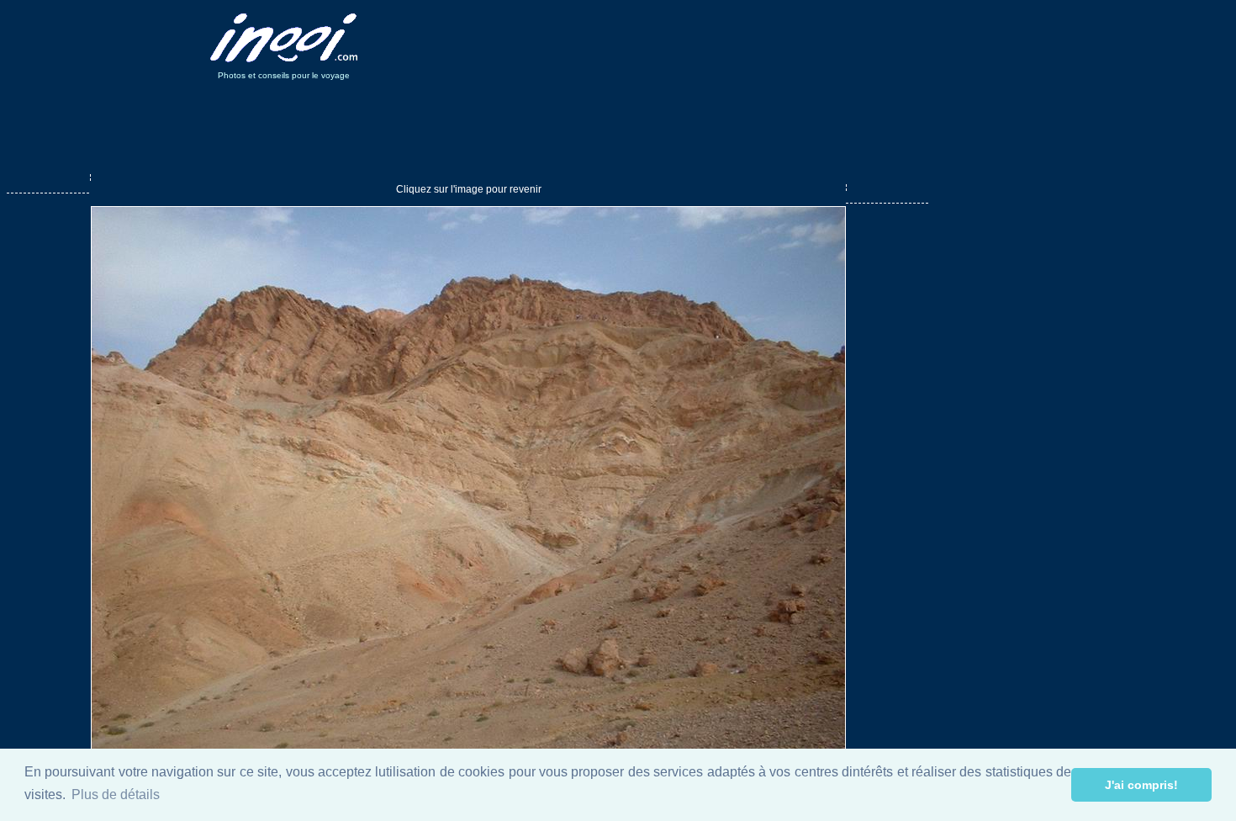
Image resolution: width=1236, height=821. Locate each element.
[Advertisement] (692, 38)
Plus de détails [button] (115, 794)
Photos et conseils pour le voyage (284, 75)
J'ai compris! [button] (1141, 785)
